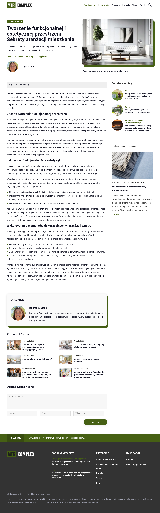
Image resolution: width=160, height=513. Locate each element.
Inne (98, 483)
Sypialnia (43, 56)
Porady (143, 5)
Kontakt (130, 459)
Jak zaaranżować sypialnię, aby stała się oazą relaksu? (89, 345)
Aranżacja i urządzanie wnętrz (97, 5)
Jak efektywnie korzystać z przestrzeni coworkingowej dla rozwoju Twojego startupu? (37, 375)
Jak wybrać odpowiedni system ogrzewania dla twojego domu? (71, 462)
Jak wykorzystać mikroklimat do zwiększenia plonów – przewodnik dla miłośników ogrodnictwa (72, 475)
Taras (134, 5)
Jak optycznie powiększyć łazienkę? (86, 360)
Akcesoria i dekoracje (121, 5)
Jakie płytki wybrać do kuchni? (37, 359)
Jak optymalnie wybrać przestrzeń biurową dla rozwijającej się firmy (33, 347)
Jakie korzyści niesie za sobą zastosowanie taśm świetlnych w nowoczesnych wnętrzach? (138, 128)
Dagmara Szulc (29, 66)
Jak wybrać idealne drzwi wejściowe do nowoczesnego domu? (56, 438)
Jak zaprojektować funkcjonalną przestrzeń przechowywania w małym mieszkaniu (89, 375)
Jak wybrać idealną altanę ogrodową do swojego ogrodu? (138, 111)
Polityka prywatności (136, 464)
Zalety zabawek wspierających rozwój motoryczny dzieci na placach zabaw (138, 96)
